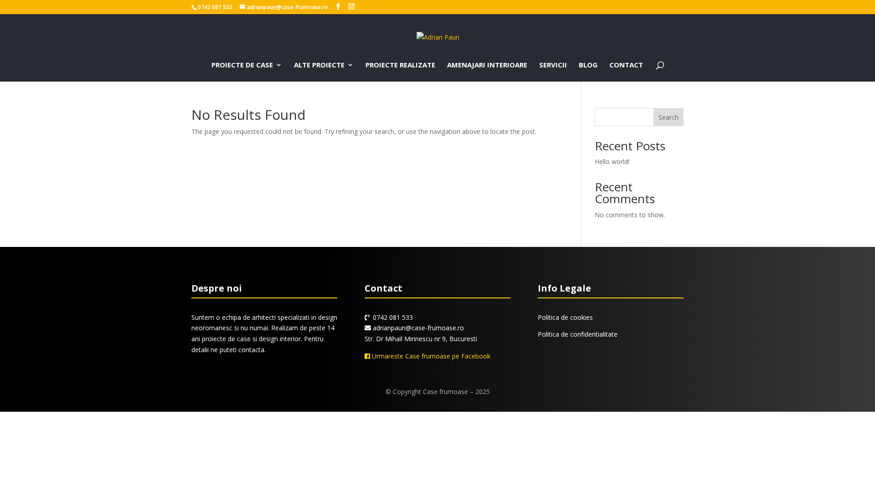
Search (669, 117)
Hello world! (612, 161)
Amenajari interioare (487, 65)
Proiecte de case (242, 65)
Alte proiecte (319, 65)
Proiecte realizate (400, 65)
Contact (626, 65)
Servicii (553, 65)
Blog (588, 65)
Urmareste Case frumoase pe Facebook (430, 356)
